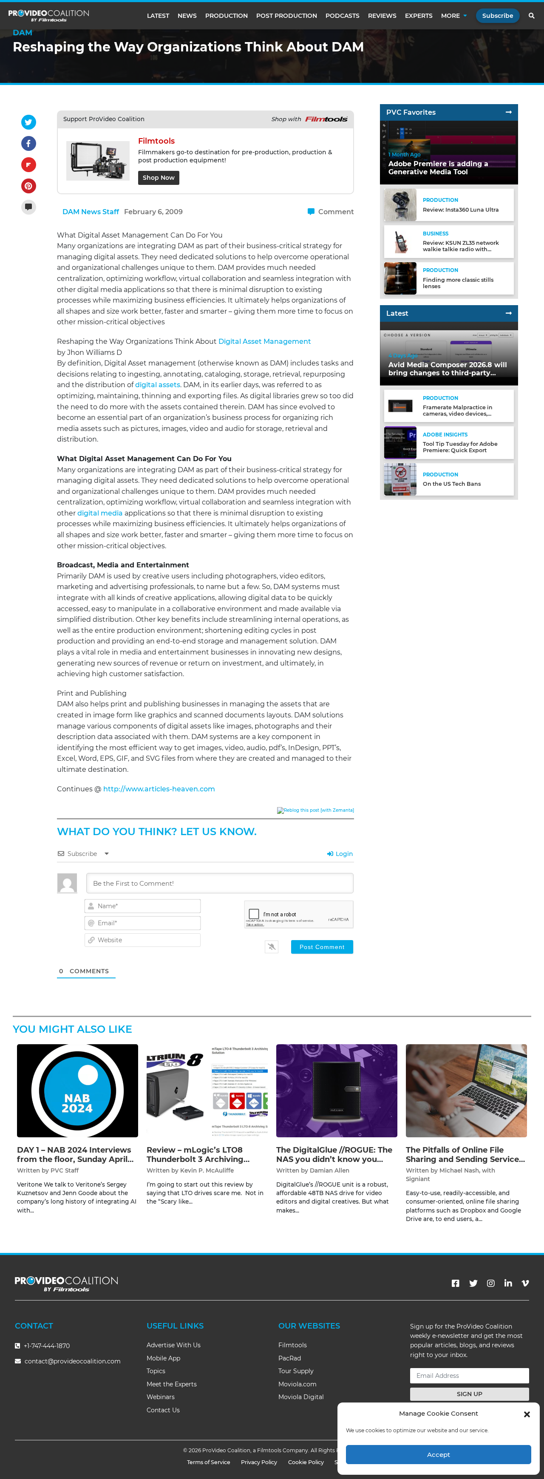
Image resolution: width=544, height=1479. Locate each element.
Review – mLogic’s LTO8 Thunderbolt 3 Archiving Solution (195, 1159)
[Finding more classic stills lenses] (400, 277)
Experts (419, 16)
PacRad (289, 1358)
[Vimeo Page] (525, 1283)
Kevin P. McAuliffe (207, 1170)
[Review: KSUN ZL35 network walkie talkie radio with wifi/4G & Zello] (400, 241)
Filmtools (292, 1345)
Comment (335, 212)
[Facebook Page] (455, 1283)
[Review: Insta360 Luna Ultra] (400, 204)
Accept (438, 1455)
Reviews (382, 16)
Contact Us (163, 1410)
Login (343, 854)
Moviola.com (297, 1384)
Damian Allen (329, 1170)
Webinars (161, 1397)
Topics (156, 1371)
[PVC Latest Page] (509, 313)
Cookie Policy (306, 1462)
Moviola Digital (301, 1397)
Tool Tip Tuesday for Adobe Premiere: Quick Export (460, 447)
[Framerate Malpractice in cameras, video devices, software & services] (400, 405)
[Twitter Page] (473, 1283)
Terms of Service (208, 1462)
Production (226, 16)
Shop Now (159, 177)
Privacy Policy (259, 1462)
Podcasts (343, 16)
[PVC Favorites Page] (509, 112)
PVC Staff (65, 1170)
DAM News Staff (90, 212)
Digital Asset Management (264, 341)
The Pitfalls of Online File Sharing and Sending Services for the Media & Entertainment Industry (466, 1163)
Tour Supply (296, 1371)
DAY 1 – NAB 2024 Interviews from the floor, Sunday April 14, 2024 (74, 1159)
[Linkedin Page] (508, 1283)
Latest (158, 16)
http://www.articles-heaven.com (159, 789)
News (187, 16)
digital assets (157, 385)
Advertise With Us (174, 1345)
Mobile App (163, 1358)
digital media (100, 513)
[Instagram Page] (491, 1283)
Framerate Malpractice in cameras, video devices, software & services (458, 413)
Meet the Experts (172, 1384)
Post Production (286, 16)
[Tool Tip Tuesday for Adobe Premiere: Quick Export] (400, 442)
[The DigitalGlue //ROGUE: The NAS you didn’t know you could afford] (336, 1090)
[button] (527, 1413)
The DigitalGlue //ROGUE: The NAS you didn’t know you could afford (334, 1159)
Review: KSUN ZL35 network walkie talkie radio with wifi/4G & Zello (461, 249)
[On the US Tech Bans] (400, 479)
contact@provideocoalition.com (73, 1361)
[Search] (532, 16)
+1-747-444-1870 (46, 1346)
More (450, 16)
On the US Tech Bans (452, 484)
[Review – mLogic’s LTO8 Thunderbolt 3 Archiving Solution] (207, 1090)
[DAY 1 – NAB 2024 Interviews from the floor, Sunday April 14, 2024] (77, 1090)
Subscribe (497, 16)
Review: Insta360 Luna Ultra (461, 210)
